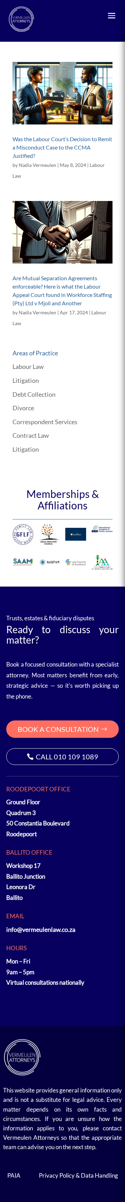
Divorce (23, 408)
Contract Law (30, 435)
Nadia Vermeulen (37, 165)
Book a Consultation (58, 729)
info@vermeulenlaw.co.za (40, 929)
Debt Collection (34, 394)
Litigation (25, 380)
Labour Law (28, 366)
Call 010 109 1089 (67, 756)
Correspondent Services (44, 422)
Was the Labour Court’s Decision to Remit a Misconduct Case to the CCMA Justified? (62, 147)
